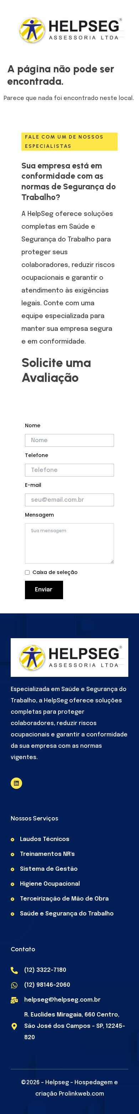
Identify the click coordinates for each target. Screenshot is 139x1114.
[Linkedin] (16, 783)
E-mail (33, 485)
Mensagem (39, 514)
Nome (32, 425)
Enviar (43, 590)
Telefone (36, 455)
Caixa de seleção (55, 572)
